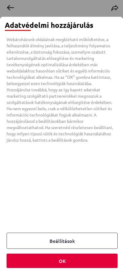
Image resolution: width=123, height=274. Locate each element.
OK (62, 261)
